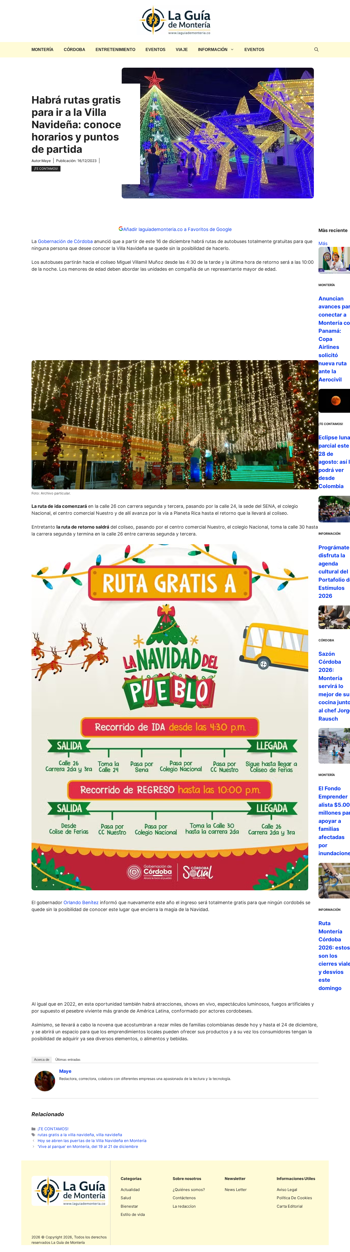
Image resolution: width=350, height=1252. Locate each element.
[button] (316, 49)
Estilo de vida (133, 1214)
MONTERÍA (43, 49)
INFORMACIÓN (213, 49)
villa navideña (109, 1134)
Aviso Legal (287, 1189)
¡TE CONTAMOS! (46, 168)
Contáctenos (184, 1197)
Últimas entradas (67, 1060)
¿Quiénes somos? (189, 1189)
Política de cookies (294, 1197)
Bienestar (129, 1206)
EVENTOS (156, 49)
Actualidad (130, 1189)
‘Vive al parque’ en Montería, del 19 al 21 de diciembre (88, 1146)
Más (322, 243)
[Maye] (45, 1089)
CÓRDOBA (74, 49)
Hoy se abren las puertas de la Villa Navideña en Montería (92, 1140)
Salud (126, 1197)
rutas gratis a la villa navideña (66, 1134)
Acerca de (41, 1060)
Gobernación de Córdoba (65, 241)
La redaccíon (184, 1206)
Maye (46, 160)
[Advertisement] (175, 317)
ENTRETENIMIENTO (115, 49)
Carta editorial (290, 1206)
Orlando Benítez (81, 902)
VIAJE (182, 49)
